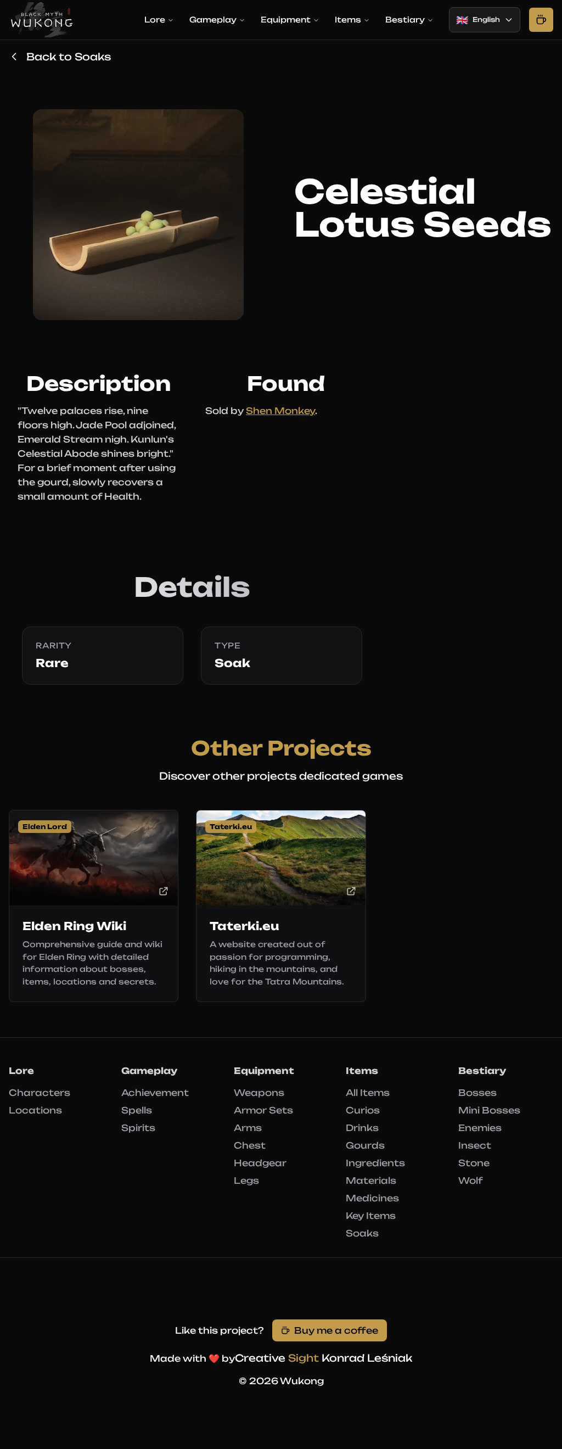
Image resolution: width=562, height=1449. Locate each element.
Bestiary (405, 19)
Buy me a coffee (336, 1330)
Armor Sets (263, 1110)
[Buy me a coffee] (541, 20)
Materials (371, 1180)
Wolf (470, 1180)
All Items (368, 1092)
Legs (246, 1180)
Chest (250, 1145)
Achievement (155, 1092)
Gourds (365, 1145)
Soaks (362, 1233)
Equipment (286, 19)
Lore (154, 19)
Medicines (372, 1198)
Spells (136, 1110)
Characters (39, 1092)
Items (348, 19)
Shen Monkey (280, 410)
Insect (474, 1145)
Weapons (259, 1092)
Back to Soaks (68, 57)
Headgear (260, 1162)
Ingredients (375, 1162)
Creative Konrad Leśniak (323, 1358)
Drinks (362, 1127)
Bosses (477, 1092)
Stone (474, 1162)
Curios (363, 1110)
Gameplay (213, 19)
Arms (248, 1127)
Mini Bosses (489, 1110)
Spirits (138, 1127)
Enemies (480, 1127)
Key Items (371, 1215)
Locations (35, 1110)
